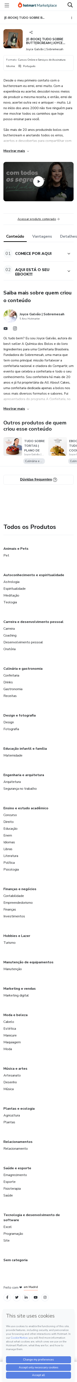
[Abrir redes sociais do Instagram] (15, 329)
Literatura (10, 856)
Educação (10, 828)
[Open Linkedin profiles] (26, 1297)
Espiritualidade (14, 588)
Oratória (9, 649)
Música (8, 1089)
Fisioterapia (12, 1188)
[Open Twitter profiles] (16, 1297)
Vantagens (42, 236)
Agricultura (11, 1115)
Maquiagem (12, 1042)
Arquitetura (12, 782)
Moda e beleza (15, 1015)
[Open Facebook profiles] (7, 1297)
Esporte (9, 1181)
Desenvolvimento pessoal (23, 642)
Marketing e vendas (19, 988)
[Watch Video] (38, 181)
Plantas (9, 1122)
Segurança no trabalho (20, 788)
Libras (7, 849)
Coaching (9, 635)
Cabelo (8, 1021)
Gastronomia (12, 689)
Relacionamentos (18, 1141)
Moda (7, 1049)
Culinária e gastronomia (23, 668)
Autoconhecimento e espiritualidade (33, 575)
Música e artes (15, 1068)
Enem (7, 835)
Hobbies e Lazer (16, 936)
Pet (6, 555)
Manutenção (12, 969)
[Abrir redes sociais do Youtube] (5, 329)
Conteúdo (15, 236)
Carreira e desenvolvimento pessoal (33, 622)
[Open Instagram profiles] (45, 1297)
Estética (9, 1028)
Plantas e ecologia (19, 1108)
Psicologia (11, 869)
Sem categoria (15, 1260)
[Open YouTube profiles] (35, 1297)
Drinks (8, 682)
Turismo (9, 942)
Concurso (10, 815)
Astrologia (11, 582)
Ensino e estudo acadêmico (25, 808)
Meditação (11, 595)
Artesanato (12, 1075)
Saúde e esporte (17, 1168)
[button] (33, 253)
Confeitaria (11, 675)
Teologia (10, 602)
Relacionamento (15, 1148)
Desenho (10, 1082)
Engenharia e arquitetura (23, 775)
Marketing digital (16, 995)
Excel (7, 1227)
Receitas (10, 696)
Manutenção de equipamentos (28, 962)
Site (6, 1240)
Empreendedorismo (18, 902)
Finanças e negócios (19, 889)
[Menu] (6, 5)
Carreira (9, 628)
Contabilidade (13, 896)
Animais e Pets (15, 548)
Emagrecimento (15, 1175)
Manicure (10, 1035)
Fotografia (11, 729)
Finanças (9, 909)
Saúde (8, 1195)
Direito (8, 821)
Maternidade (12, 755)
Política (9, 862)
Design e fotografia (19, 715)
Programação (13, 1233)
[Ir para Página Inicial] (37, 5)
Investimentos (14, 916)
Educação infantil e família (25, 748)
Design (8, 722)
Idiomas (9, 842)
